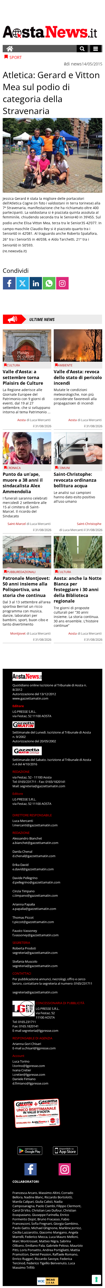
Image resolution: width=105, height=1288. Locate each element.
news (76, 64)
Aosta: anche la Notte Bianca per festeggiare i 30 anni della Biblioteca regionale (78, 589)
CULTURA (13, 365)
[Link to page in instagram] (62, 283)
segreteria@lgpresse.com (40, 1030)
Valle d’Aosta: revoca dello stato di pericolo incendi (78, 377)
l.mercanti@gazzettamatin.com (35, 825)
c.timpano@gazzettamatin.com (35, 895)
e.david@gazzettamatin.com (33, 869)
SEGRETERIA (21, 942)
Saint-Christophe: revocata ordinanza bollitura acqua (75, 480)
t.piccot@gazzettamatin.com (33, 922)
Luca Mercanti (40, 420)
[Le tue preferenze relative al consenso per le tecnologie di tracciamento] (96, 1279)
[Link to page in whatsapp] (49, 283)
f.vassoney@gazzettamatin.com (35, 935)
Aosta (21, 420)
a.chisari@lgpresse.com (39, 1048)
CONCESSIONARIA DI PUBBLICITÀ (60, 1003)
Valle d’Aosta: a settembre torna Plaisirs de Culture (23, 377)
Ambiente (65, 365)
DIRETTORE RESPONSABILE (32, 815)
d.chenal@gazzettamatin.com (33, 856)
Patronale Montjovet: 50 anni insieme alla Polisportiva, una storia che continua (26, 586)
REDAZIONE (21, 771)
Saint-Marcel (17, 524)
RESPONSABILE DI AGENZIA (32, 1038)
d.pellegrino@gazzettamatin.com (36, 882)
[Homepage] (10, 48)
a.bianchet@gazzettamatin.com (35, 843)
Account (18, 1056)
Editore (18, 706)
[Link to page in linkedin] (36, 283)
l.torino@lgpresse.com (28, 1066)
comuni (64, 468)
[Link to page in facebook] (9, 283)
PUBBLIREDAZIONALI (21, 572)
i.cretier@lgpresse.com (28, 1074)
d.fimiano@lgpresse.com (30, 1083)
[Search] (82, 48)
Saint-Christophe (89, 524)
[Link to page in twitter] (22, 283)
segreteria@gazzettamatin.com (42, 786)
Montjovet (18, 633)
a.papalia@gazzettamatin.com (34, 908)
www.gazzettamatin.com (30, 698)
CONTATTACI (21, 973)
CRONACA (14, 468)
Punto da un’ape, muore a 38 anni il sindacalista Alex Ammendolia (23, 482)
